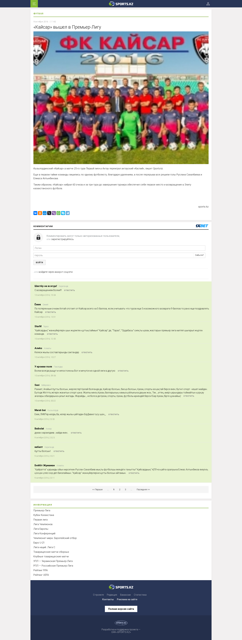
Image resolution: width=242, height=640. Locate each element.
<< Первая (97, 489)
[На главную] (121, 3)
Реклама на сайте (127, 599)
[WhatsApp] (58, 213)
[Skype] (63, 213)
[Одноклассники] (40, 213)
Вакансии (125, 594)
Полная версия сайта (121, 608)
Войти (39, 262)
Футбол (38, 13)
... (108, 489)
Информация (42, 505)
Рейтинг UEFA (41, 574)
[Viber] (54, 213)
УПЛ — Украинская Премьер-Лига (53, 561)
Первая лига (40, 519)
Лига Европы (40, 528)
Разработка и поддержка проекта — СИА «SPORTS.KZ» (121, 630)
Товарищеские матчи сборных (51, 551)
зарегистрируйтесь (62, 239)
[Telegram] (68, 213)
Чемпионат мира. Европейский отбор (55, 538)
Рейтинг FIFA (40, 570)
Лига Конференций (44, 533)
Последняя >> (143, 489)
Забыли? (199, 255)
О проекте (98, 594)
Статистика (140, 594)
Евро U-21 (39, 542)
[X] (49, 213)
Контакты (108, 599)
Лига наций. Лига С (44, 547)
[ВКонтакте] (35, 213)
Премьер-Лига (41, 510)
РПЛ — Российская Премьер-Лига (53, 565)
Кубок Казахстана (43, 515)
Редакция (112, 594)
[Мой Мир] (45, 213)
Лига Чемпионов (43, 524)
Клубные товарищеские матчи (51, 556)
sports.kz (203, 206)
